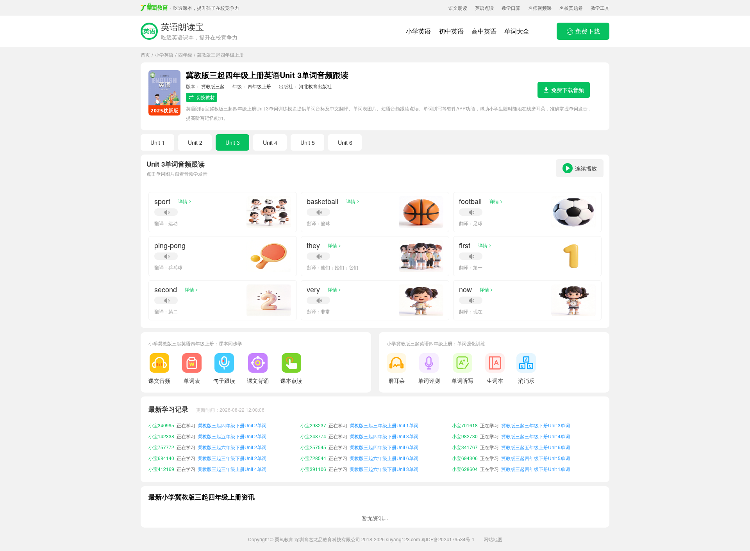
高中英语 (483, 31)
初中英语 (451, 31)
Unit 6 (345, 142)
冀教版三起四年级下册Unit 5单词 (535, 447)
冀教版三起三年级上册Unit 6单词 (535, 469)
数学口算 (511, 7)
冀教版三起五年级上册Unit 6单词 (535, 436)
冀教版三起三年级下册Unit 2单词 (232, 447)
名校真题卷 (571, 7)
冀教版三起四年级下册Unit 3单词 (384, 425)
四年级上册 (259, 86)
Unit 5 (307, 142)
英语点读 (484, 7)
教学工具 (600, 7)
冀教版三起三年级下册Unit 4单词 (535, 425)
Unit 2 (195, 142)
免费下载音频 (567, 90)
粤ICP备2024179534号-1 (448, 539)
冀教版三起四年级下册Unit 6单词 (384, 436)
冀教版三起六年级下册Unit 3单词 (384, 458)
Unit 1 (157, 142)
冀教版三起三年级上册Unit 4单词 (232, 458)
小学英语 (418, 31)
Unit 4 (270, 142)
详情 (184, 200)
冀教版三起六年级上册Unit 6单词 (384, 447)
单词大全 (516, 31)
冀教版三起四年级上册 (220, 54)
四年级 (185, 54)
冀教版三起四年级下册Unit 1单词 (535, 458)
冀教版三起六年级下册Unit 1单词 (384, 469)
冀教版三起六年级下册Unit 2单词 (232, 436)
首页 (145, 54)
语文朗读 (457, 7)
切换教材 (205, 97)
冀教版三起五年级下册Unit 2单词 (232, 425)
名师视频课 (540, 7)
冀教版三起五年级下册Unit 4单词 (232, 469)
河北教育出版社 (315, 86)
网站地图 (493, 539)
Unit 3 (232, 142)
